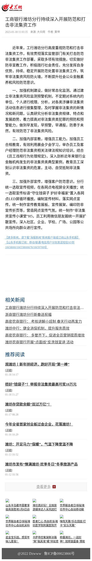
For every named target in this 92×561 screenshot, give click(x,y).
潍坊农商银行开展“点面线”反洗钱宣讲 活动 (39, 342)
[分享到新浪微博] (21, 262)
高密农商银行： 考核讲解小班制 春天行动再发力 (43, 321)
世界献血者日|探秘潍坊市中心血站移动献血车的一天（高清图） (73, 509)
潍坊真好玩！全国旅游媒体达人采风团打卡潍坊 (45, 509)
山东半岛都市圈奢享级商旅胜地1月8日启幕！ (18, 509)
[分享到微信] (11, 262)
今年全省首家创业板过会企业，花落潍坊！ (39, 424)
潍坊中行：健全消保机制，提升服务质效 (37, 328)
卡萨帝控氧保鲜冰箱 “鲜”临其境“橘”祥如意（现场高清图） (46, 541)
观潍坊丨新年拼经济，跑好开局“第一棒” (37, 364)
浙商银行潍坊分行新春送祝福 (28, 314)
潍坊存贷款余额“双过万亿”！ (28, 404)
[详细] (8, 370)
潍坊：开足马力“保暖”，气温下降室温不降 (39, 444)
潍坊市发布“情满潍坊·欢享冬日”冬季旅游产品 (41, 464)
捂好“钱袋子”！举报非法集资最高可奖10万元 (41, 384)
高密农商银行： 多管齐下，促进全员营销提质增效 (45, 335)
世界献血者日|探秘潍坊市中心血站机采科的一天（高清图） (18, 525)
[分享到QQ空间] (32, 262)
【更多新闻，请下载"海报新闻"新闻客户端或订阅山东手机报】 (42, 237)
